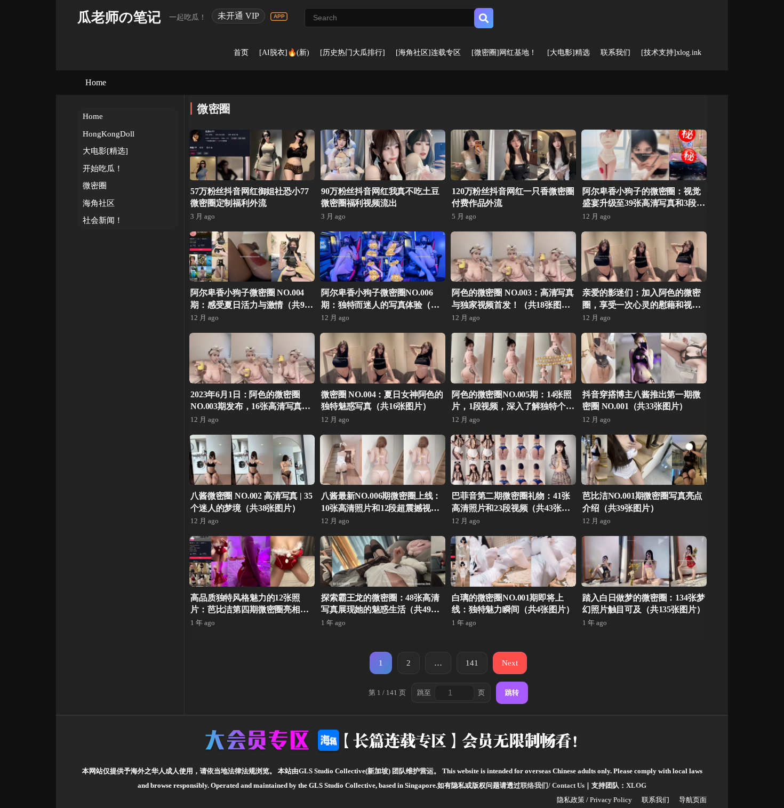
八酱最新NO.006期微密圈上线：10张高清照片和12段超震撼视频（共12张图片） (381, 508)
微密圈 (95, 185)
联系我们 (615, 53)
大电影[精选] (105, 151)
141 (472, 662)
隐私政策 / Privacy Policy (594, 800)
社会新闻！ (103, 220)
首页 (241, 53)
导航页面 (693, 800)
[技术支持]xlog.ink (671, 53)
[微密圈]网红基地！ (504, 53)
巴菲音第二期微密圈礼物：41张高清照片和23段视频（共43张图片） (511, 508)
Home (95, 82)
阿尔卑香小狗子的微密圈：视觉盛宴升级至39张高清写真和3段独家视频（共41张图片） (643, 203)
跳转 (512, 693)
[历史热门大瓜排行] (352, 53)
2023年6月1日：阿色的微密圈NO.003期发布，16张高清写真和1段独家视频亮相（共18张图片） (251, 406)
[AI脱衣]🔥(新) (284, 53)
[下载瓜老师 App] (279, 16)
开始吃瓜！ (103, 168)
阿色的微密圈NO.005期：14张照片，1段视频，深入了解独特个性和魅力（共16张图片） (513, 406)
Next (510, 662)
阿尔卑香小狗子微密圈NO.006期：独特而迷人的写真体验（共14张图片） (380, 304)
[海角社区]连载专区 (428, 53)
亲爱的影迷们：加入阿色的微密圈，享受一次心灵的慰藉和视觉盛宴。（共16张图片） (641, 304)
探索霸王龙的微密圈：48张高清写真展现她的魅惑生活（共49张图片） (380, 610)
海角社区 (99, 203)
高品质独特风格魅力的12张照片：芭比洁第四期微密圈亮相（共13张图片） (245, 610)
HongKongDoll (108, 134)
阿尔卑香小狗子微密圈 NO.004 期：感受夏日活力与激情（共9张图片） (251, 304)
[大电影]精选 (568, 53)
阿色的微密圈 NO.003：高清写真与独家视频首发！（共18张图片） (513, 304)
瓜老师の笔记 (119, 17)
